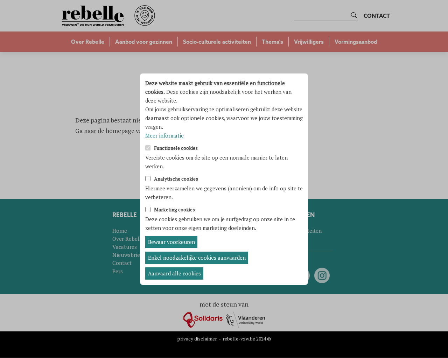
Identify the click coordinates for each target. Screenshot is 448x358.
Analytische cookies (176, 179)
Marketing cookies (174, 210)
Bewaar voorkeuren (171, 241)
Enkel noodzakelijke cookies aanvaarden (197, 257)
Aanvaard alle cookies (174, 273)
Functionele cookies (176, 148)
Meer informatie (164, 135)
